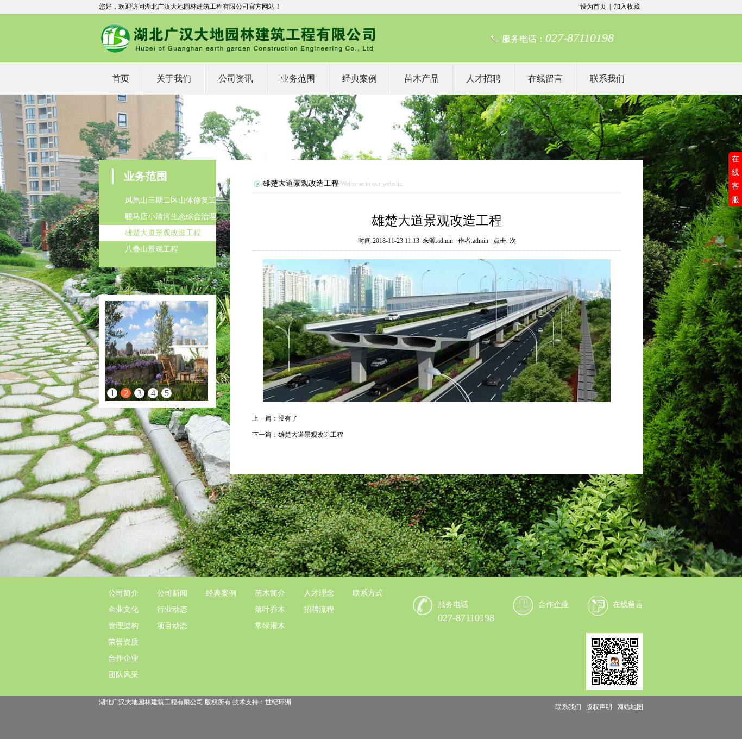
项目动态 (172, 626)
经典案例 (359, 78)
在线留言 (545, 78)
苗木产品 (421, 78)
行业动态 (172, 609)
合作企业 (123, 658)
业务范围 (297, 78)
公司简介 (123, 593)
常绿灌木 (270, 626)
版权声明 (599, 707)
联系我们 (607, 78)
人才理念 (319, 593)
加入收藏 (627, 6)
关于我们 (173, 78)
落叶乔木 (270, 609)
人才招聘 (483, 78)
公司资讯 (235, 78)
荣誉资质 (123, 642)
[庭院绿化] (156, 351)
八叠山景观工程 (151, 249)
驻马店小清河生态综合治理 (170, 216)
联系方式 (368, 593)
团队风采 (123, 675)
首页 (120, 78)
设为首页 (593, 6)
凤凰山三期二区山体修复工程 (170, 202)
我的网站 (237, 38)
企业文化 (123, 609)
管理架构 (123, 626)
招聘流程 (319, 609)
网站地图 (630, 707)
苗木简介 (270, 593)
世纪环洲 (278, 702)
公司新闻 (172, 593)
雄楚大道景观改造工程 (163, 233)
